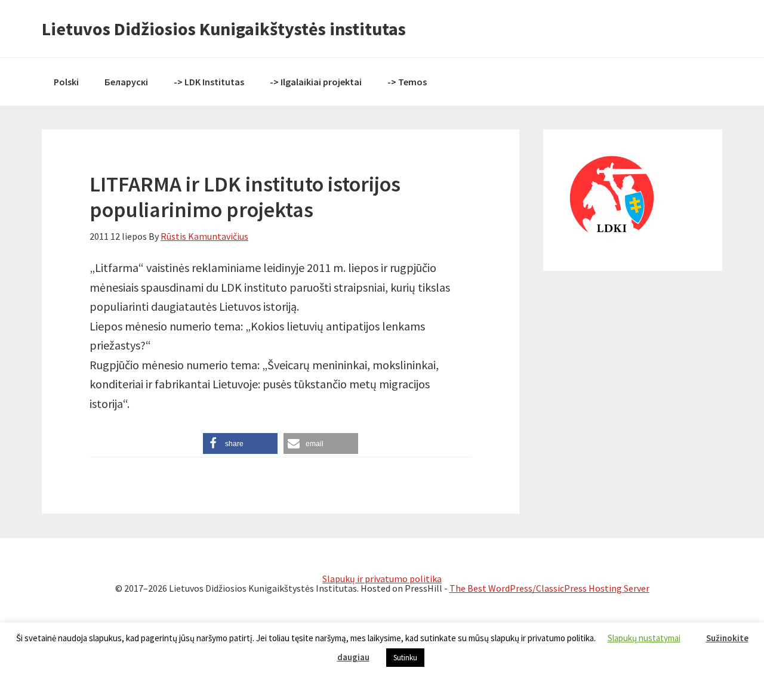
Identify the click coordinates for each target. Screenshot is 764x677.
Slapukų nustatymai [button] (644, 638)
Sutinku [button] (405, 658)
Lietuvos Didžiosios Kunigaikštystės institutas (224, 28)
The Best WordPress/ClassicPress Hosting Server (549, 588)
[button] (240, 443)
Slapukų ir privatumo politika (382, 579)
